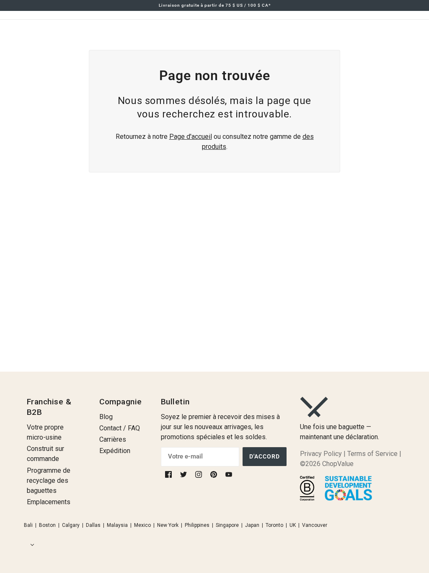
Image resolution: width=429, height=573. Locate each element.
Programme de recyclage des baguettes (48, 480)
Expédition (114, 451)
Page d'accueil (190, 137)
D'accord (264, 456)
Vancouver (314, 525)
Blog (106, 417)
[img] (169, 474)
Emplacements (48, 502)
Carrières (112, 439)
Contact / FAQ (119, 428)
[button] (30, 545)
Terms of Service (372, 454)
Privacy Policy (321, 454)
